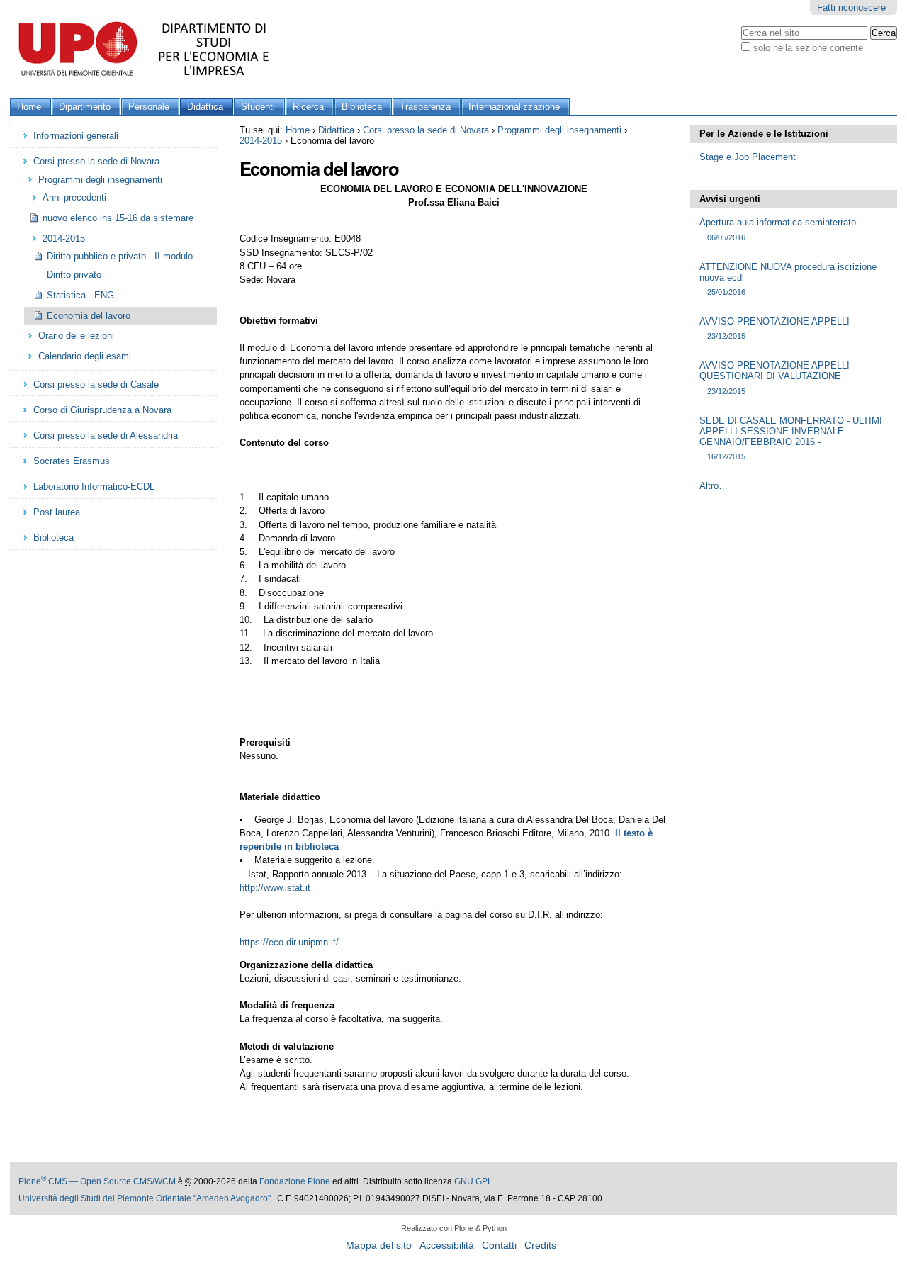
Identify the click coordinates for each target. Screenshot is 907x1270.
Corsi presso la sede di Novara (426, 130)
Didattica (205, 106)
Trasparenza (425, 106)
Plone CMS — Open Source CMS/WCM (97, 1181)
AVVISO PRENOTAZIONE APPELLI (774, 328)
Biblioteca (362, 106)
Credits (540, 1245)
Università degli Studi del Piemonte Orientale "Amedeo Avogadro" (144, 1198)
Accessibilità (446, 1245)
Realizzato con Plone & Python (454, 1228)
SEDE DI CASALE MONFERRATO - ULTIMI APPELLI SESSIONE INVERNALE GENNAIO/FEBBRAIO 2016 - (790, 438)
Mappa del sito (379, 1245)
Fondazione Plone (294, 1181)
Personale (148, 106)
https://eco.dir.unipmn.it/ (289, 942)
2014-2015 (261, 140)
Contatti (499, 1245)
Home (29, 106)
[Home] (148, 49)
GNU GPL (473, 1181)
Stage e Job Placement (747, 157)
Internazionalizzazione (514, 106)
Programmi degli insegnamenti (559, 130)
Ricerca (308, 106)
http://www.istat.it (275, 887)
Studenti (258, 106)
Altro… (713, 486)
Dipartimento (85, 106)
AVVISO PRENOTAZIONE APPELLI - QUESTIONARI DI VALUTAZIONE (777, 377)
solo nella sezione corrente (808, 48)
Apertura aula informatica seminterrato (777, 229)
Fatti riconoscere (851, 7)
